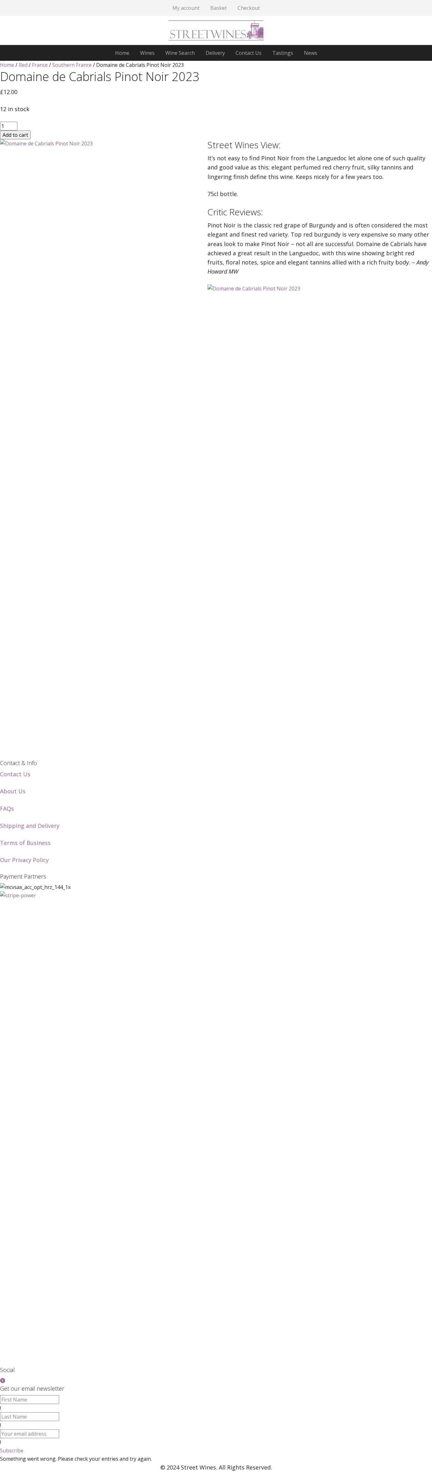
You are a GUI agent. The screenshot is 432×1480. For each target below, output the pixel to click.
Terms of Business (25, 843)
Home (7, 64)
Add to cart (15, 134)
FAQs (7, 808)
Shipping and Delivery (29, 825)
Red (23, 64)
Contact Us (15, 774)
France (40, 64)
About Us (13, 791)
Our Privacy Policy (24, 860)
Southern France (72, 64)
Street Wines (216, 30)
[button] (11, 1450)
